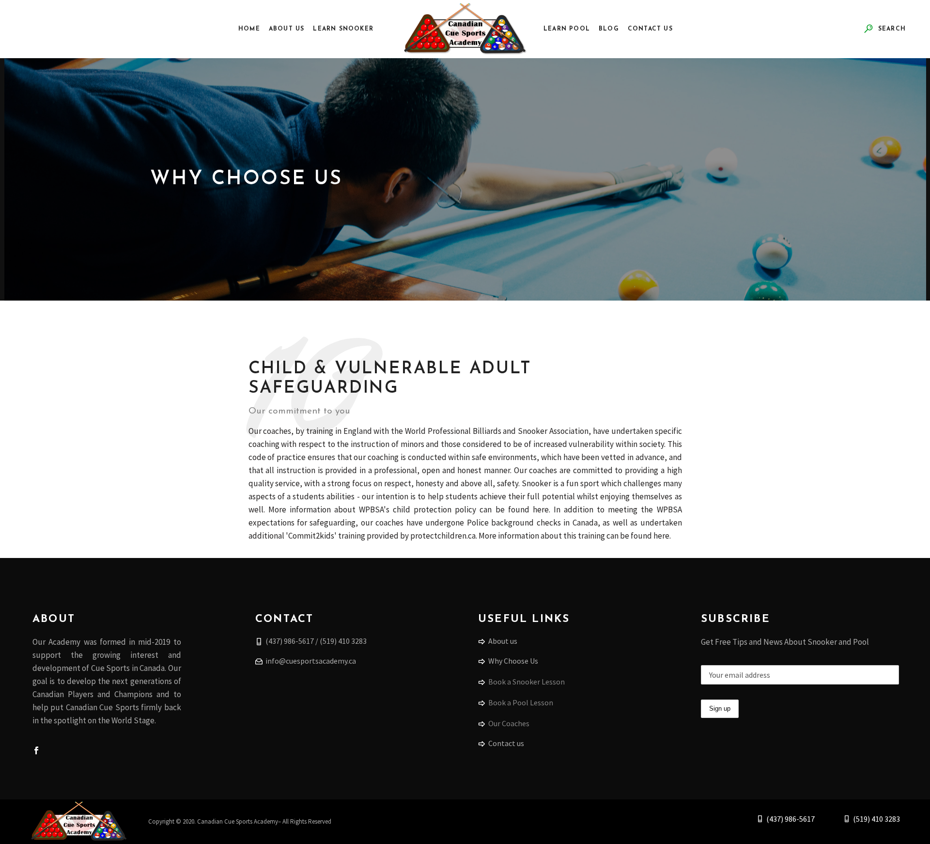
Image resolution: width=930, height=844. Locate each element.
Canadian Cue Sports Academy (237, 821)
